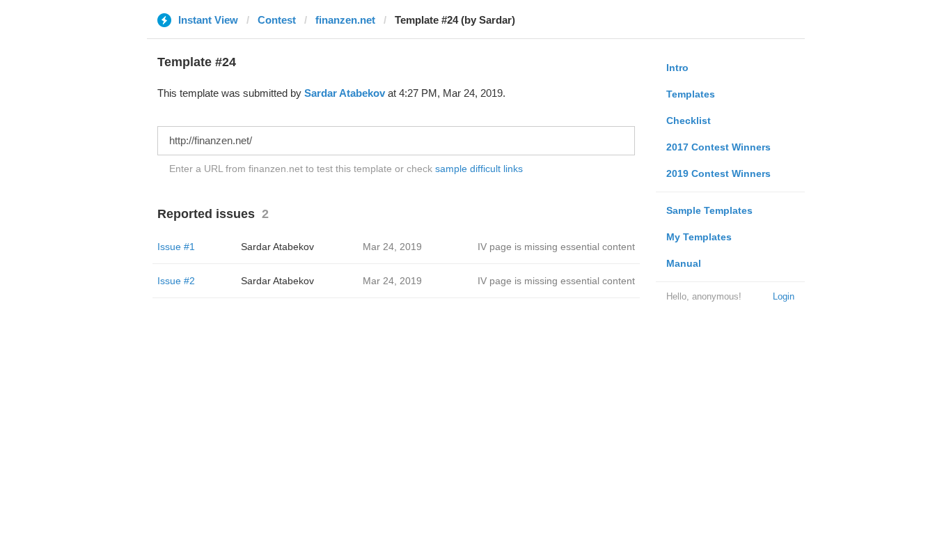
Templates (690, 94)
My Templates (699, 236)
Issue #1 (176, 246)
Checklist (688, 120)
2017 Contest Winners (718, 147)
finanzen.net (345, 20)
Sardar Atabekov (344, 93)
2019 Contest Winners (718, 173)
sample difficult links (479, 168)
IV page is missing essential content (556, 246)
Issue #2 (176, 280)
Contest (277, 20)
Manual (683, 263)
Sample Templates (709, 210)
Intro (677, 67)
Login (783, 296)
